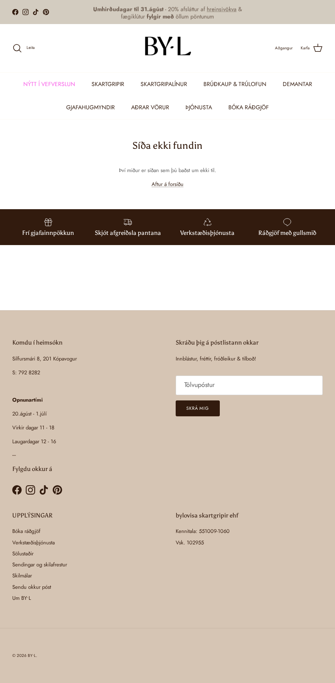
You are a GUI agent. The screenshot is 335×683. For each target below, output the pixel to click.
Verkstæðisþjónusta (33, 542)
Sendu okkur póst (31, 587)
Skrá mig (197, 408)
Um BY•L (21, 598)
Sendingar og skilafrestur (39, 564)
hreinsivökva (222, 8)
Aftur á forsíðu (167, 184)
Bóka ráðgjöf (26, 531)
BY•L (32, 655)
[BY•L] (167, 48)
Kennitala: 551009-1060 (203, 531)
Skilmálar (22, 575)
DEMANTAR (297, 84)
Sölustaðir (23, 553)
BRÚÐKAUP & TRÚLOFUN (234, 84)
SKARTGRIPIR (108, 84)
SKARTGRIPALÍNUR (164, 84)
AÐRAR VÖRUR (150, 107)
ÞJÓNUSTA (198, 107)
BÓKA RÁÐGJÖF (248, 107)
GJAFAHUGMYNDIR (90, 107)
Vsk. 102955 (190, 542)
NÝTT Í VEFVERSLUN (49, 84)
